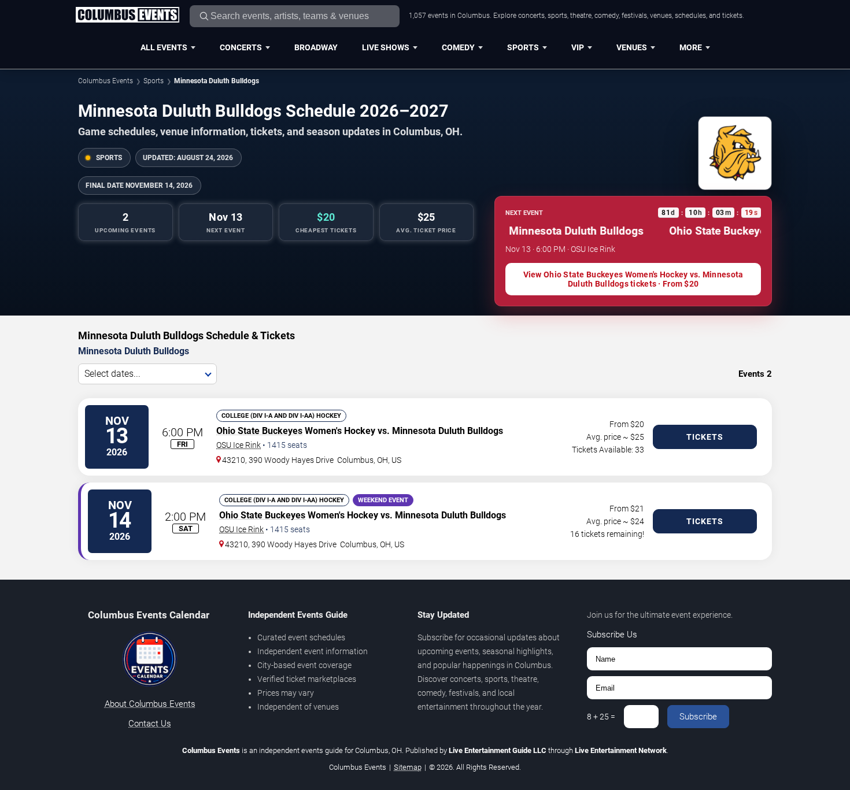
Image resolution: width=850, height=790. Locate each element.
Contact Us (149, 723)
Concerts (241, 47)
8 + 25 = (601, 716)
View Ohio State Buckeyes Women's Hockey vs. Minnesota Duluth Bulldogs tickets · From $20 (633, 279)
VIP (577, 47)
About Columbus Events (150, 704)
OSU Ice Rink (238, 445)
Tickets (704, 437)
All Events (164, 47)
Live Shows (385, 47)
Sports (523, 47)
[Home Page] (127, 15)
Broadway (316, 47)
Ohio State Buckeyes (259, 430)
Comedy (458, 47)
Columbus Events (105, 81)
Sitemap (408, 767)
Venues (631, 47)
